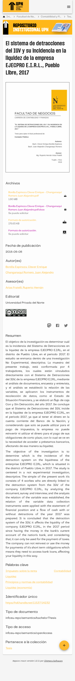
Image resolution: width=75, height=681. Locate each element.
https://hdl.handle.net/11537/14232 (28, 603)
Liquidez (11, 576)
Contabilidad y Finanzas (51, 16)
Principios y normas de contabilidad (29, 582)
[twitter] (65, 325)
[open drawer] (68, 6)
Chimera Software (53, 661)
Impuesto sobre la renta (21, 571)
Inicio (9, 16)
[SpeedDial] (64, 645)
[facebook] (57, 325)
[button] (37, 210)
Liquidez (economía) (19, 587)
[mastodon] (49, 325)
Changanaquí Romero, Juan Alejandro (30, 272)
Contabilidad (62, 571)
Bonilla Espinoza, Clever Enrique (26, 267)
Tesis (69, 16)
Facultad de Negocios (26, 16)
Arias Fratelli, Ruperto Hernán (24, 287)
